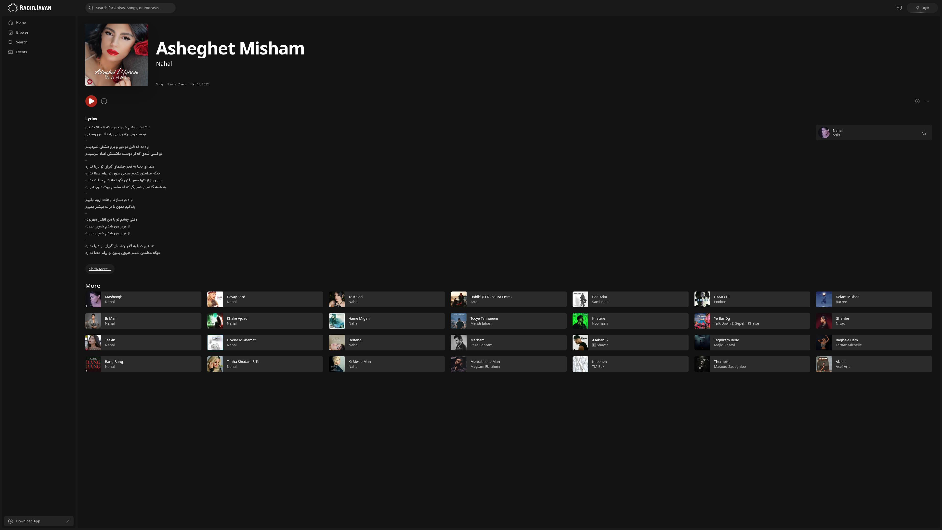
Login (925, 8)
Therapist (722, 361)
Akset (840, 361)
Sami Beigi (601, 301)
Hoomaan (600, 323)
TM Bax (598, 366)
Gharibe (842, 318)
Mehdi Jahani (481, 323)
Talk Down (722, 323)
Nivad (840, 323)
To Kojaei (356, 296)
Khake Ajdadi (238, 318)
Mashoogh (113, 296)
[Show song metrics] (917, 101)
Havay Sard (236, 296)
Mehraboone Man (485, 361)
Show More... (100, 268)
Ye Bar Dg (722, 318)
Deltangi (356, 340)
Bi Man (111, 318)
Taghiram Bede (726, 340)
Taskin (110, 340)
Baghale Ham (847, 340)
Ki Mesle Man (360, 361)
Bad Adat (599, 296)
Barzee (841, 301)
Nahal (164, 63)
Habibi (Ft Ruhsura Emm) (491, 296)
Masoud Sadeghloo (730, 366)
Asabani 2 (600, 340)
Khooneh (599, 361)
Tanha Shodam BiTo (243, 361)
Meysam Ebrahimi (485, 366)
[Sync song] (104, 101)
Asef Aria (843, 366)
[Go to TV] (899, 8)
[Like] (194, 300)
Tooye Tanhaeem (484, 318)
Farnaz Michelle (849, 345)
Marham (477, 340)
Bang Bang (114, 361)
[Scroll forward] (936, 331)
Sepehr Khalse (747, 323)
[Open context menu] (927, 101)
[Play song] (91, 101)
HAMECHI (722, 296)
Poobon (720, 301)
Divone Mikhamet (241, 340)
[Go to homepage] (29, 8)
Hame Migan (359, 318)
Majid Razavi (724, 345)
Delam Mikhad (848, 296)
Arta (474, 301)
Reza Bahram (481, 345)
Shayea (603, 345)
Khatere (598, 318)
